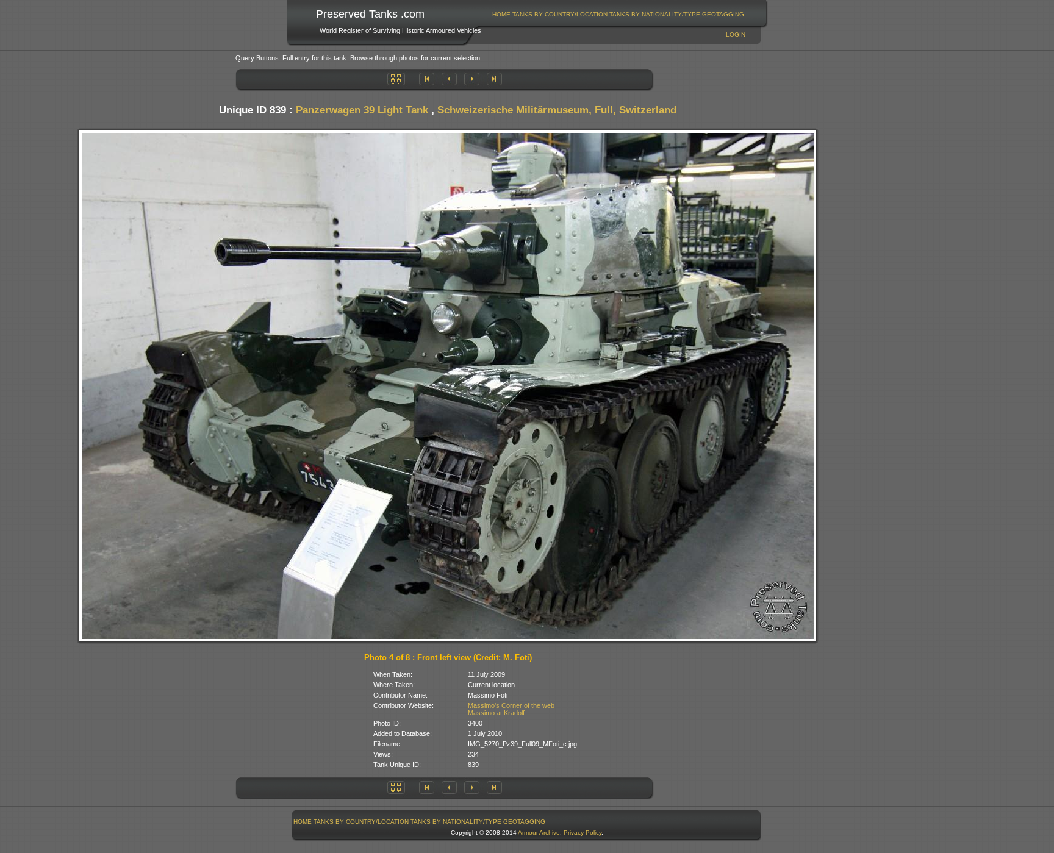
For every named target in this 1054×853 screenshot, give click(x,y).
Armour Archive (539, 832)
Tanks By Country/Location (560, 14)
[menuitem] (502, 14)
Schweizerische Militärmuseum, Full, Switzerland (556, 110)
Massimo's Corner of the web (511, 705)
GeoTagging (723, 14)
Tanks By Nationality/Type (654, 14)
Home (501, 14)
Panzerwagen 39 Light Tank (362, 110)
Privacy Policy (582, 832)
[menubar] (618, 14)
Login (735, 34)
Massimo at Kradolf (496, 712)
